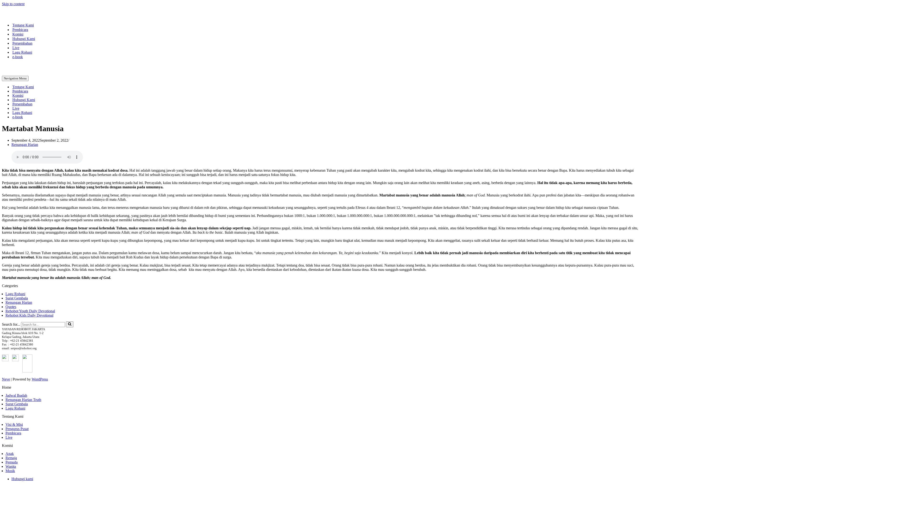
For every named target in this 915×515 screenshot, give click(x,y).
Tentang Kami (23, 25)
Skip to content (13, 4)
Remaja (11, 458)
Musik (10, 471)
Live (15, 48)
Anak (9, 454)
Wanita (10, 466)
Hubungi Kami (23, 39)
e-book (17, 57)
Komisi (17, 34)
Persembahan (22, 43)
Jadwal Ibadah (16, 395)
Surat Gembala (16, 298)
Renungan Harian (24, 145)
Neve (6, 379)
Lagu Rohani (22, 52)
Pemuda (11, 462)
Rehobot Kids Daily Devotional (29, 315)
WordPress (40, 379)
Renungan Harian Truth (23, 400)
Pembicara (20, 30)
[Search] (69, 324)
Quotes (10, 307)
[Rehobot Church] (26, 17)
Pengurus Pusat (17, 429)
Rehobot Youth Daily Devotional (30, 311)
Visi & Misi (14, 424)
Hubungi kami (22, 479)
